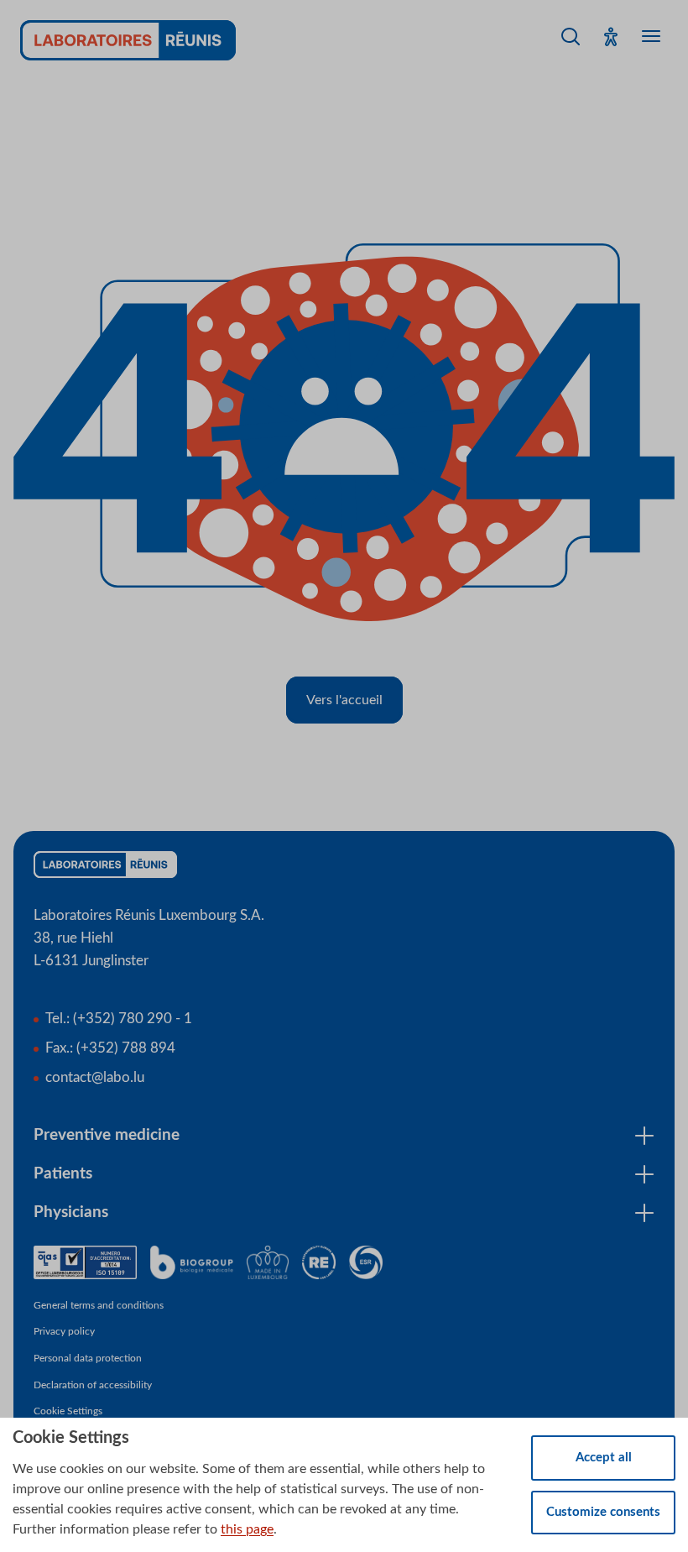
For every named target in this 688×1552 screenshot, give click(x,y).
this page (247, 1529)
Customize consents (603, 1512)
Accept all (604, 1457)
